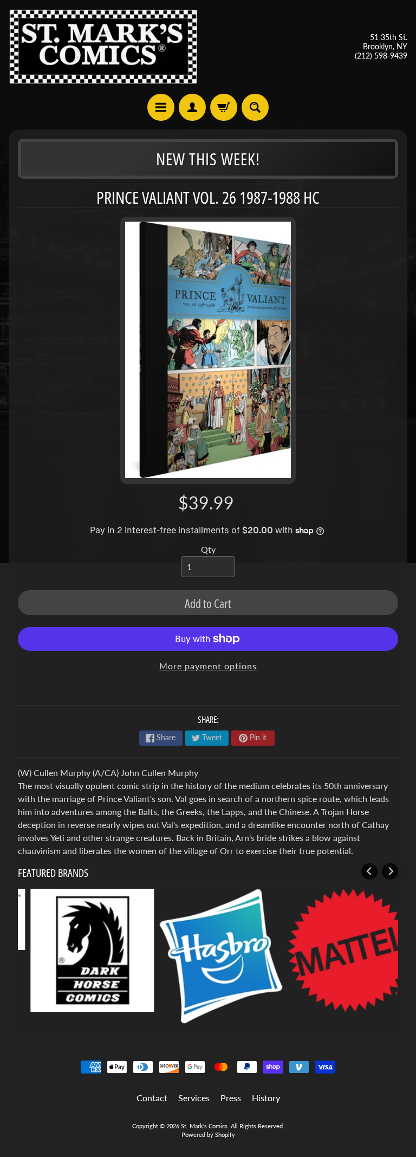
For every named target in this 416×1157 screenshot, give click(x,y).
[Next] (390, 871)
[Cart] (223, 107)
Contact (151, 1098)
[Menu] (160, 107)
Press (230, 1098)
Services (194, 1098)
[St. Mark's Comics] (103, 47)
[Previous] (369, 871)
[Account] (192, 107)
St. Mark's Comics (204, 1125)
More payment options (208, 666)
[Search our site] (255, 107)
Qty (208, 549)
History (266, 1098)
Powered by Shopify (208, 1134)
